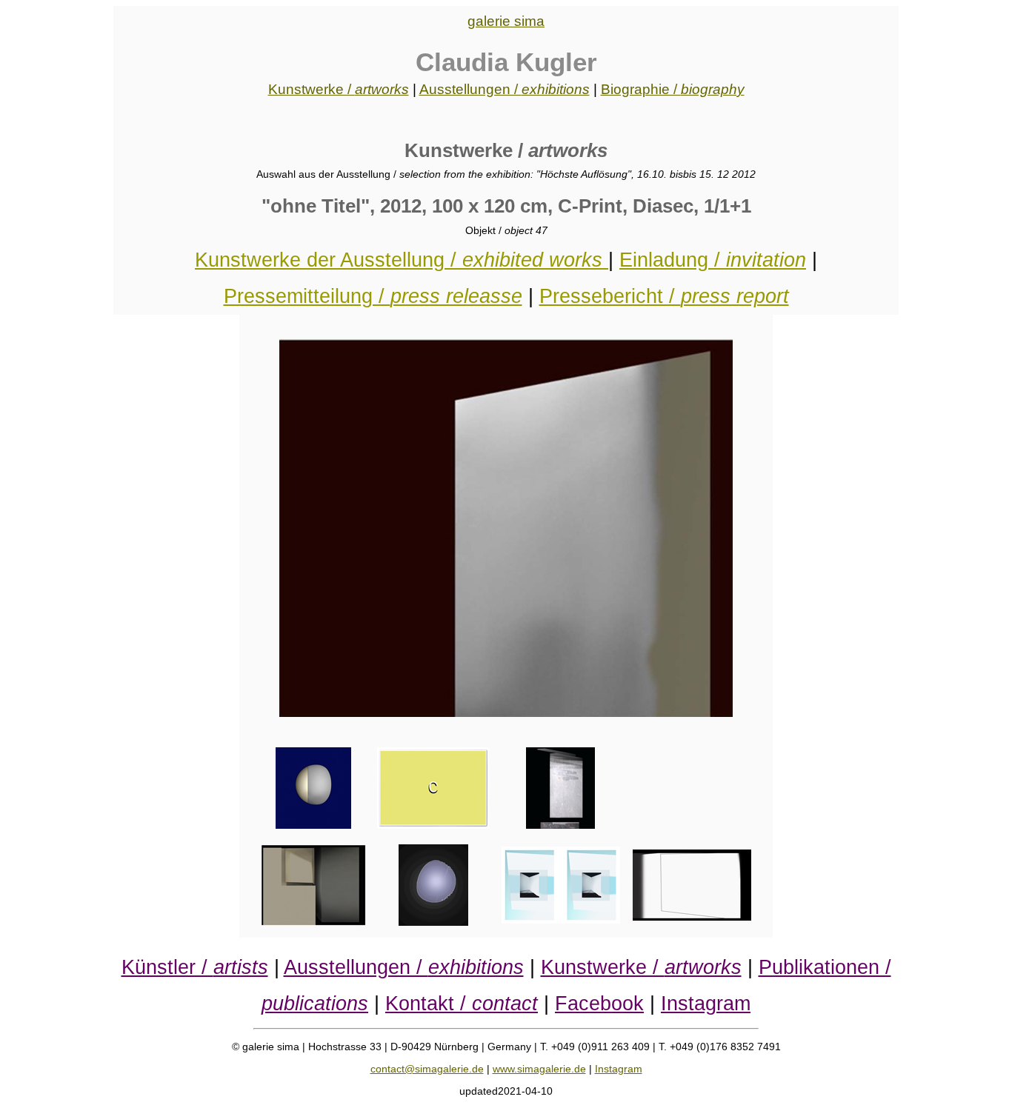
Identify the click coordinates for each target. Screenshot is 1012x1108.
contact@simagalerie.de (427, 1069)
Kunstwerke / (338, 89)
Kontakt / (461, 1003)
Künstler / (194, 966)
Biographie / (673, 89)
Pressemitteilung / (373, 295)
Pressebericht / (664, 295)
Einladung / (712, 259)
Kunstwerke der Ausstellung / (398, 259)
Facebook (599, 1003)
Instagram (705, 1003)
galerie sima (506, 21)
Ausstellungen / (504, 89)
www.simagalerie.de (539, 1069)
